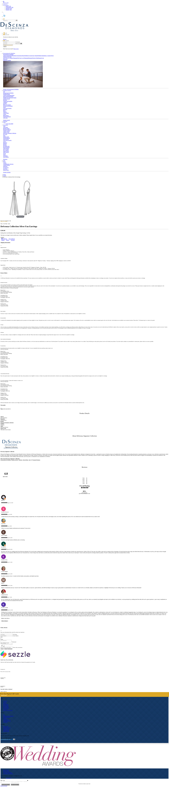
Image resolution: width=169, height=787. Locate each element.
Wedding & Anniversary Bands (31, 55)
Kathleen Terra (4, 559)
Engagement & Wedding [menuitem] (8, 716)
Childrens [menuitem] (5, 102)
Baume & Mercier (7, 129)
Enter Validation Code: (5, 643)
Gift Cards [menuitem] (5, 722)
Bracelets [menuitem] (5, 100)
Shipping (2, 240)
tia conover (3, 547)
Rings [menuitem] (4, 110)
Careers (4, 162)
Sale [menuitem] (4, 714)
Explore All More (6, 172)
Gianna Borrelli (4, 594)
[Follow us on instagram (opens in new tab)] (85, 12)
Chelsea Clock (6, 132)
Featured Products (7, 116)
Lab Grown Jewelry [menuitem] (7, 108)
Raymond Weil (6, 146)
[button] (85, 5)
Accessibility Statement (8, 773)
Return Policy (6, 170)
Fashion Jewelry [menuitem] (6, 717)
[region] (20, 198)
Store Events (5, 705)
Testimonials (5, 704)
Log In (5, 46)
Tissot (4, 154)
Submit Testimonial (8, 648)
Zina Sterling (6, 157)
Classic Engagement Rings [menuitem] (8, 95)
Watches (5, 111)
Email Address (15, 635)
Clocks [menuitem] (4, 114)
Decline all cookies (6, 784)
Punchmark (8, 778)
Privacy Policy (6, 708)
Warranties (13, 240)
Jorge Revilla (6, 139)
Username (18, 42)
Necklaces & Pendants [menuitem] (8, 106)
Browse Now (4, 695)
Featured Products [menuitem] (7, 720)
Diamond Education (7, 56)
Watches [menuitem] (5, 718)
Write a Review (4, 621)
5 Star (83, 478)
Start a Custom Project (49, 55)
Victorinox (5, 155)
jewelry (4, 175)
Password (18, 43)
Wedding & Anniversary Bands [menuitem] (9, 97)
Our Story (5, 168)
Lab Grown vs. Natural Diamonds (10, 58)
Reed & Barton (6, 147)
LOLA (4, 141)
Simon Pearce (6, 151)
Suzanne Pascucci (5, 512)
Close (2, 648)
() (86, 478)
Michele (5, 143)
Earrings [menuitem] (5, 103)
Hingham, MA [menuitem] (9, 8)
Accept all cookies (15, 784)
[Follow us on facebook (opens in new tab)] (85, 14)
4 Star (83, 479)
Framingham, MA (7, 727)
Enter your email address (6, 738)
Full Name (15, 634)
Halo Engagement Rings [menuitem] (8, 96)
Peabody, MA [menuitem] (9, 9)
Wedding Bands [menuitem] (6, 94)
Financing (5, 59)
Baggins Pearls (6, 128)
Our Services (6, 167)
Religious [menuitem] (5, 109)
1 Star (83, 483)
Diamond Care (41, 58)
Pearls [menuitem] (4, 107)
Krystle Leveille (4, 607)
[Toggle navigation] (1, 51)
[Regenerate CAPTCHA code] (4, 646)
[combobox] (9, 20)
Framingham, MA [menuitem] (9, 7)
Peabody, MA (6, 730)
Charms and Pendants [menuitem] (7, 101)
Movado (5, 145)
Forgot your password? (8, 45)
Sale (4, 91)
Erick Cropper (4, 535)
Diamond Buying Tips (33, 58)
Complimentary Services (8, 164)
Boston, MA (5, 726)
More (4, 161)
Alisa (4, 126)
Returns (7, 240)
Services (5, 703)
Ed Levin (5, 134)
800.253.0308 (6, 731)
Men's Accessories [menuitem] (7, 104)
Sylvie (4, 153)
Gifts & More (6, 113)
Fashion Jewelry (7, 90)
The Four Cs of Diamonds (22, 58)
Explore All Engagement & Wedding (11, 89)
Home (4, 174)
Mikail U (3, 500)
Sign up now (16, 48)
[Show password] (21, 43)
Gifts (4, 122)
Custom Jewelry (6, 165)
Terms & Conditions (7, 772)
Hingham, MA (6, 728)
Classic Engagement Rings (8, 55)
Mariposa (5, 142)
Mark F (2, 583)
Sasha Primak (6, 148)
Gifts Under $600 (9, 123)
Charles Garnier (6, 130)
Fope (4, 135)
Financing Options (7, 60)
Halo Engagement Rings (19, 55)
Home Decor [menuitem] (6, 115)
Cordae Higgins (4, 571)
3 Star (83, 480)
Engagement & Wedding (9, 53)
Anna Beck (5, 127)
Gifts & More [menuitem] (6, 719)
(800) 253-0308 (4, 221)
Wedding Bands (41, 55)
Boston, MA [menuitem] (8, 6)
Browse (4, 39)
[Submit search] (17, 20)
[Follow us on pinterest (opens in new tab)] (85, 13)
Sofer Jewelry (6, 152)
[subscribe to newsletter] (14, 739)
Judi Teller (3, 523)
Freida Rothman (6, 138)
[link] (85, 3)
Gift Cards (5, 117)
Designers (5, 125)
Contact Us (5, 709)
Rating (2, 639)
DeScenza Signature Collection (9, 133)
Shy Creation (6, 149)
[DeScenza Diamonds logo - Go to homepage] (14, 29)
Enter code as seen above (17, 647)
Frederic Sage (6, 136)
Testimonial (14, 641)
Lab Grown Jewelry (7, 140)
